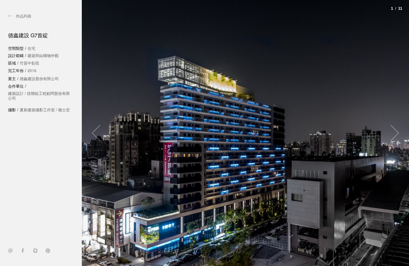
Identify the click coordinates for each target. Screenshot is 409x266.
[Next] (392, 133)
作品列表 (23, 16)
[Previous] (98, 133)
